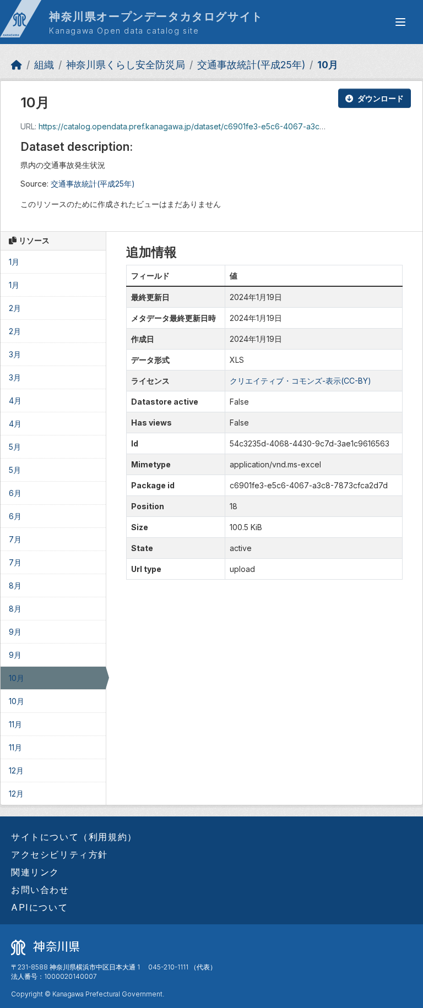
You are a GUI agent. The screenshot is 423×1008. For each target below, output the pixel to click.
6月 (15, 493)
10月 (327, 64)
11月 (15, 724)
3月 (15, 354)
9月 (15, 631)
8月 (15, 585)
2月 (15, 308)
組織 (44, 64)
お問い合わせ (40, 889)
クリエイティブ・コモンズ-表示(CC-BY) (300, 380)
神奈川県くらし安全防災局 (125, 64)
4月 (15, 400)
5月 (15, 446)
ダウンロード (380, 98)
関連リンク (35, 872)
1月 (14, 261)
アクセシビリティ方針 (59, 854)
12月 (16, 770)
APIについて (39, 907)
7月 (15, 539)
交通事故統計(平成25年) (251, 64)
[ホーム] (16, 64)
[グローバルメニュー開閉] (400, 22)
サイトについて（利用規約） (74, 836)
